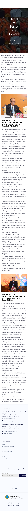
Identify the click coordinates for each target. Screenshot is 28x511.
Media (3, 456)
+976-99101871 (8, 434)
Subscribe (23, 475)
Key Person (5, 454)
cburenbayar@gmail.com (10, 431)
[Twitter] (12, 488)
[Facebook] (8, 488)
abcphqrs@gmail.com (9, 418)
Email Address (5, 473)
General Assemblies (7, 451)
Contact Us (5, 459)
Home (11, 41)
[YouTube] (16, 488)
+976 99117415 (17, 421)
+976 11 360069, (8, 421)
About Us (4, 449)
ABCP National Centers (8, 446)
